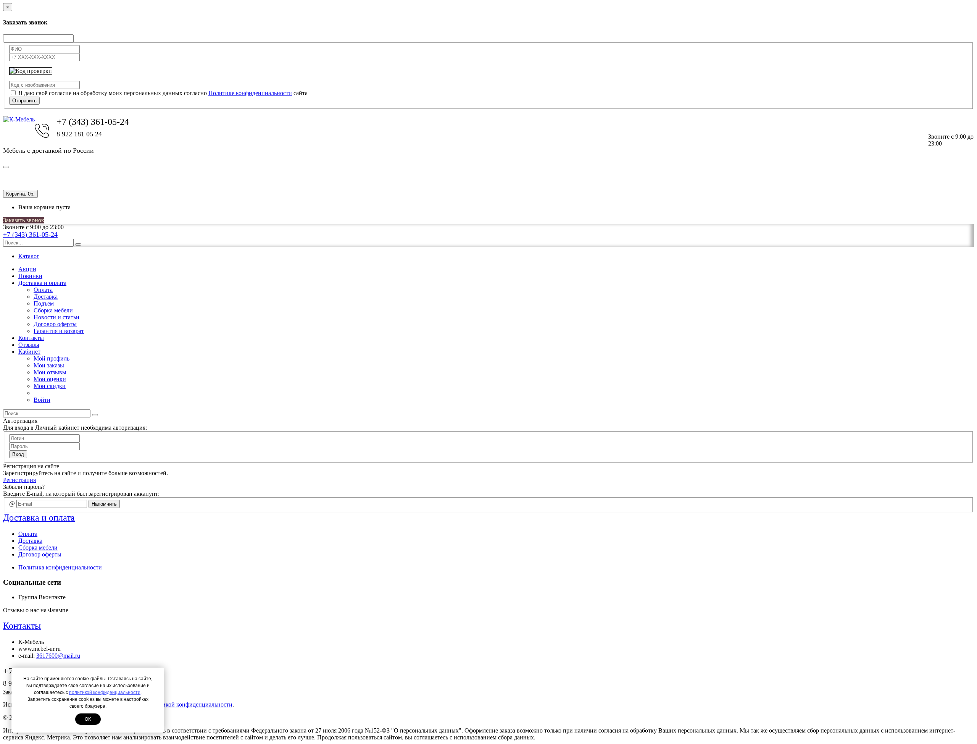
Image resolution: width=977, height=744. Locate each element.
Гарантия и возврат (59, 331)
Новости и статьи (56, 317)
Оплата (43, 289)
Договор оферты (55, 324)
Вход (18, 454)
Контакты (31, 338)
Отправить (24, 101)
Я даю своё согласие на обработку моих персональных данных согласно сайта (163, 93)
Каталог (28, 256)
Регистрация (19, 480)
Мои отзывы (50, 372)
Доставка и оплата (42, 283)
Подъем (44, 303)
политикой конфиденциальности (104, 692)
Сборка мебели (53, 310)
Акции (27, 269)
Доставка (46, 296)
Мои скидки (50, 386)
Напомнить (104, 504)
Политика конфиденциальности (60, 567)
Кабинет (29, 351)
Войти (42, 399)
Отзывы (28, 344)
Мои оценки (50, 379)
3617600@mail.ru (58, 655)
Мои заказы (49, 365)
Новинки (30, 276)
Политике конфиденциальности (250, 93)
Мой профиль (51, 358)
